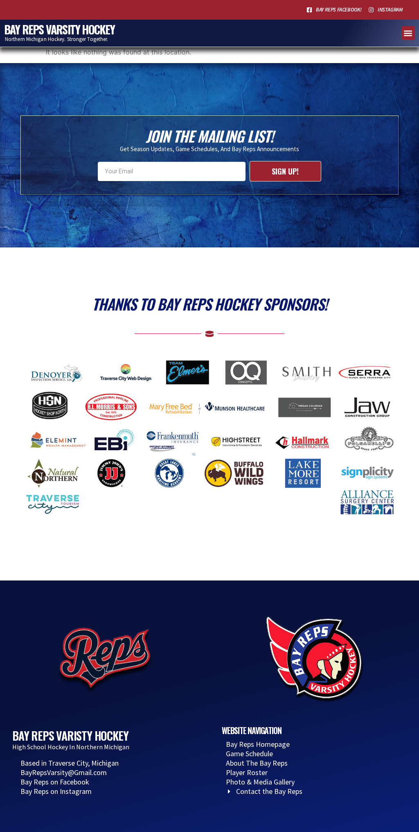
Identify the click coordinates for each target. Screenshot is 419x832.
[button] (408, 33)
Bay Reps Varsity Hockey (59, 29)
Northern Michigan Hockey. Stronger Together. (56, 39)
